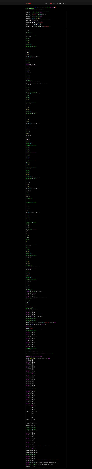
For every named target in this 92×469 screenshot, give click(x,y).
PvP (51, 3)
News (48, 3)
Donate (60, 3)
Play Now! (64, 3)
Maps (54, 3)
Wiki (57, 3)
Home (46, 3)
